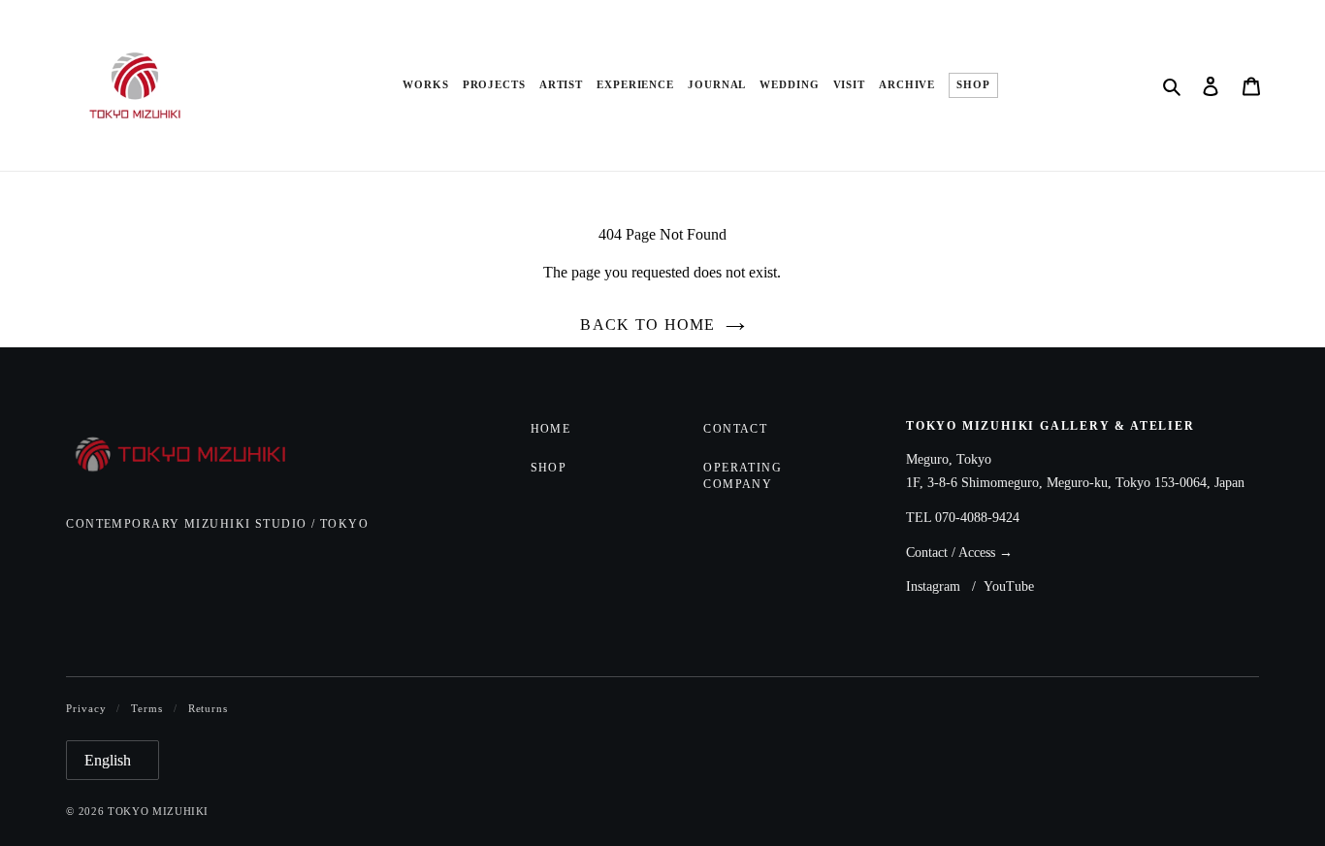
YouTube (1009, 586)
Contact (735, 429)
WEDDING (789, 85)
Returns (208, 708)
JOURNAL (717, 85)
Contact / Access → (959, 552)
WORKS (425, 85)
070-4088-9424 (977, 517)
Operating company (742, 476)
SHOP (973, 85)
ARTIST (561, 85)
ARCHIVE (907, 85)
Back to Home (647, 324)
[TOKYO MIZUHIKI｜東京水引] (194, 456)
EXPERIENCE (635, 85)
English (107, 760)
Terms (146, 708)
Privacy (86, 708)
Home (551, 429)
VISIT (849, 85)
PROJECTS (494, 85)
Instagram (933, 586)
